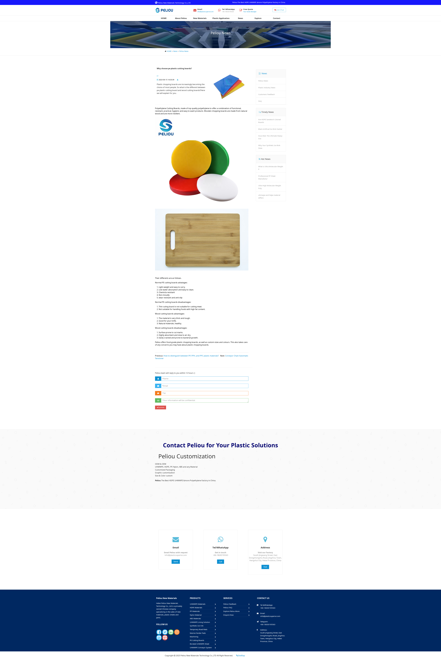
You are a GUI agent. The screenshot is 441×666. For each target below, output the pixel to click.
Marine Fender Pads (198, 633)
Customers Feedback (266, 94)
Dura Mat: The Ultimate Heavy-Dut (270, 137)
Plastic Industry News (266, 87)
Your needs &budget (249, 12)
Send (176, 561)
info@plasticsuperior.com (205, 12)
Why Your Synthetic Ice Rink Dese (269, 146)
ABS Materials (195, 618)
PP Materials (195, 611)
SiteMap (241, 655)
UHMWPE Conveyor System (201, 647)
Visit (265, 567)
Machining (194, 636)
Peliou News (183, 51)
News (175, 51)
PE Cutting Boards (197, 640)
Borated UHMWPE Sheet (199, 644)
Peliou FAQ (227, 607)
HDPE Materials (196, 607)
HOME (169, 51)
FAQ (260, 101)
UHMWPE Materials (197, 604)
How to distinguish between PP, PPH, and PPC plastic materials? (191, 355)
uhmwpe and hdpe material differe (269, 196)
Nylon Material (196, 615)
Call (220, 561)
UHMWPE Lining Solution (200, 622)
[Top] (438, 657)
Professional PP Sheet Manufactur (266, 177)
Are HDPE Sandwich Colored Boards (269, 120)
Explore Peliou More (231, 611)
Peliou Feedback (229, 604)
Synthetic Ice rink (196, 626)
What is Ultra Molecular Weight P (270, 167)
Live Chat (280, 10)
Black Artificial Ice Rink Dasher (270, 129)
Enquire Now (228, 615)
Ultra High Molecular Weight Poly (269, 186)
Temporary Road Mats (198, 629)
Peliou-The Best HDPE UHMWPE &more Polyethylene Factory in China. (259, 2)
